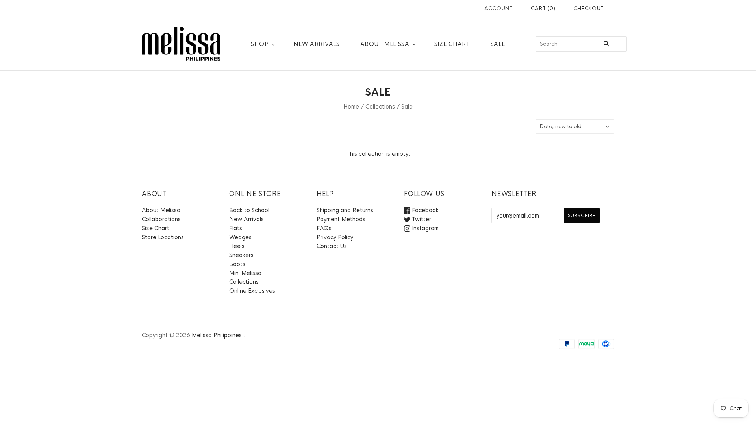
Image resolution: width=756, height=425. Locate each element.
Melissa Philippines (217, 335)
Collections (380, 106)
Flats (235, 228)
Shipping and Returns (345, 210)
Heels (237, 245)
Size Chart (452, 44)
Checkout (589, 8)
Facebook (424, 210)
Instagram (424, 228)
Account (498, 8)
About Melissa (385, 44)
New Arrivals (316, 44)
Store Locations (163, 237)
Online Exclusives (252, 290)
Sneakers (241, 255)
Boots (237, 264)
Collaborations (161, 219)
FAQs (324, 228)
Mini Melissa (245, 273)
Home (351, 106)
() (543, 8)
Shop (260, 44)
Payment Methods (341, 219)
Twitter (420, 219)
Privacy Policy (335, 237)
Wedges (240, 237)
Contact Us (332, 245)
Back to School (249, 210)
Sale (498, 44)
